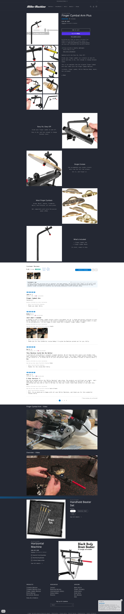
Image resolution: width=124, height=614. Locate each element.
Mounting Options (55, 589)
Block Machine (30, 593)
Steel (72, 513)
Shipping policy (81, 613)
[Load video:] (62, 475)
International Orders (57, 591)
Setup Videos (54, 593)
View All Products (32, 597)
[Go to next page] (67, 400)
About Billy (78, 587)
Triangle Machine (31, 587)
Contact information (91, 613)
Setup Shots (78, 591)
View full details (75, 516)
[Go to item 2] (37, 276)
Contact (52, 587)
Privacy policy (63, 613)
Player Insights (79, 589)
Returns (52, 594)
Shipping (64, 23)
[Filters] (93, 270)
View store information (69, 51)
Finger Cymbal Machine (33, 591)
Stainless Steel (82, 511)
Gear (75, 596)
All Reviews (78, 594)
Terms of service (72, 613)
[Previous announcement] (27, 1)
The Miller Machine (36, 613)
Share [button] (64, 75)
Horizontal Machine (32, 594)
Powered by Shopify (45, 613)
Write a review (83, 269)
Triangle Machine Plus (33, 589)
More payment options (76, 36)
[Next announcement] (97, 1)
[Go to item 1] (30, 276)
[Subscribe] (72, 605)
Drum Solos (77, 593)
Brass (72, 511)
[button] (51, 6)
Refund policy (55, 613)
